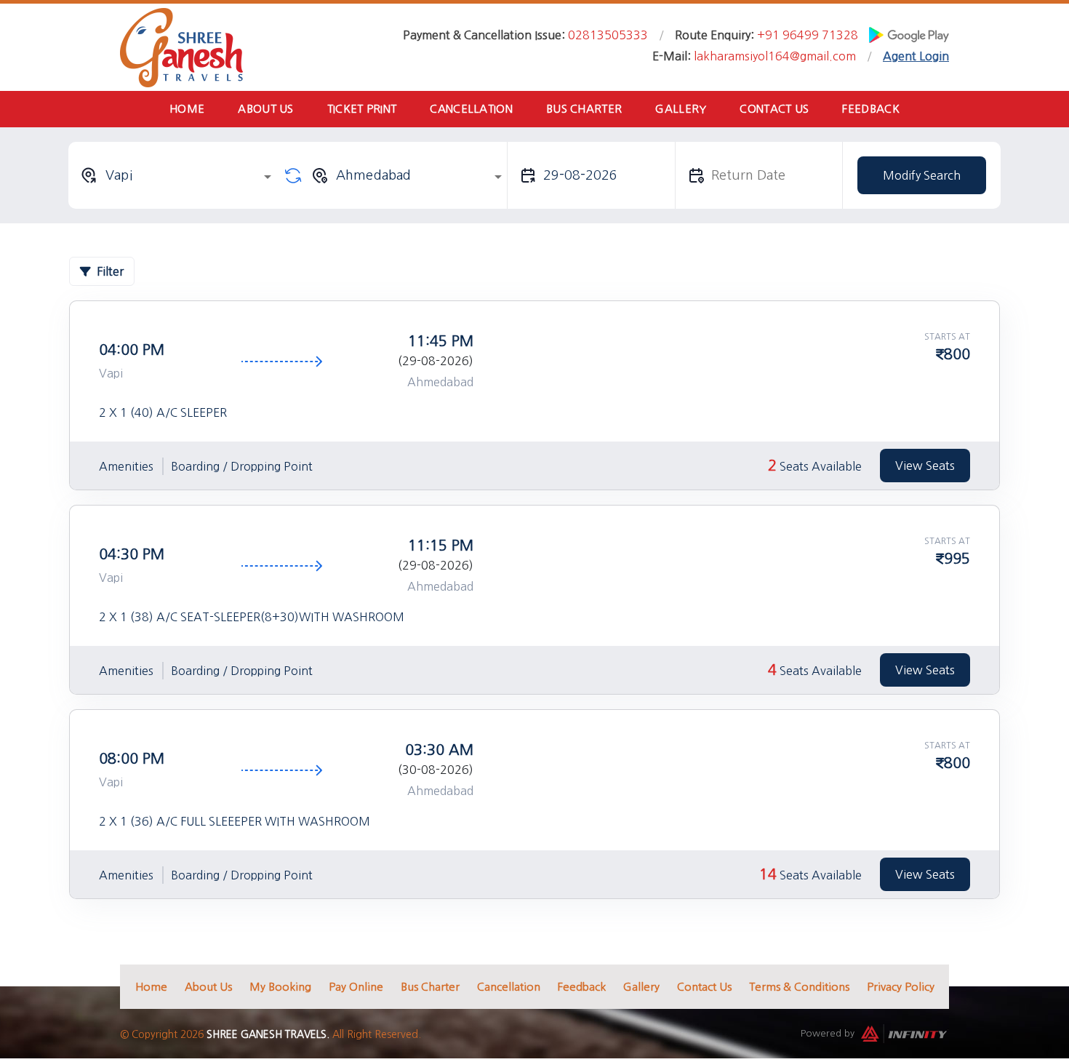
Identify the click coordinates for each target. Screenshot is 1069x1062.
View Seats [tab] (925, 465)
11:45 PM (440, 341)
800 (957, 354)
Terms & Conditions (799, 986)
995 (957, 558)
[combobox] (178, 175)
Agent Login (916, 56)
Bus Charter (584, 108)
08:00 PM (131, 758)
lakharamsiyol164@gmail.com (775, 56)
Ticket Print (362, 108)
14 (768, 874)
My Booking (280, 986)
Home (186, 108)
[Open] (267, 177)
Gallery (680, 108)
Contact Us (774, 108)
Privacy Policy (900, 986)
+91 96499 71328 (807, 35)
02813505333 (608, 35)
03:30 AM (439, 750)
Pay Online (356, 986)
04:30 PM (131, 554)
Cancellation (471, 108)
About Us (265, 108)
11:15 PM (440, 545)
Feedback (870, 108)
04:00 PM (131, 350)
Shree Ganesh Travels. (268, 1034)
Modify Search (922, 175)
